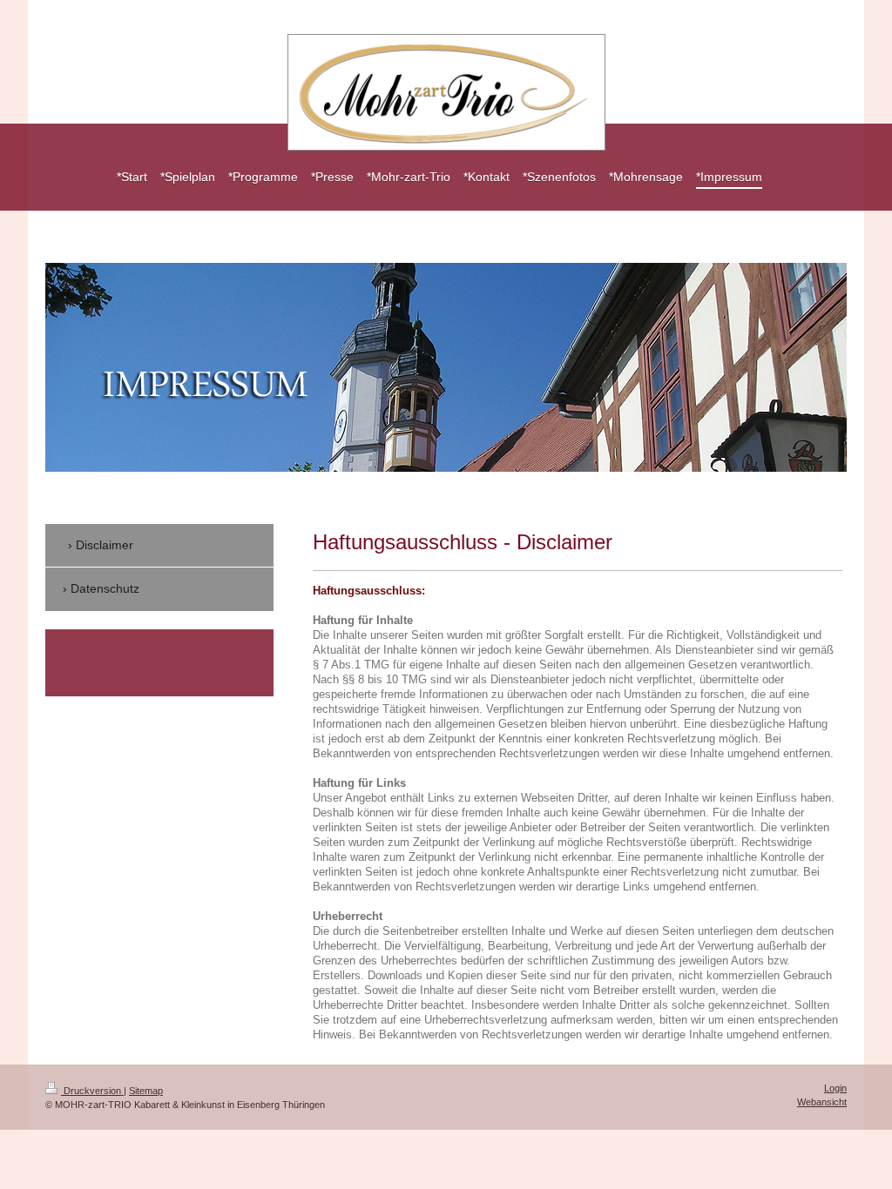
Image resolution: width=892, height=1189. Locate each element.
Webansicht (822, 1102)
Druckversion (92, 1090)
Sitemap (146, 1090)
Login (835, 1088)
